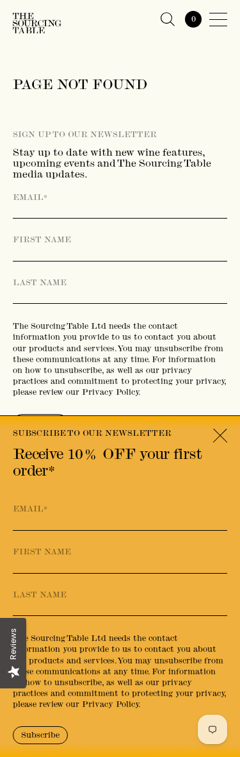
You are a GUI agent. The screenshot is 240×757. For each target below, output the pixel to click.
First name (42, 239)
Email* (30, 197)
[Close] (220, 436)
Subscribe (40, 735)
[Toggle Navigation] (218, 19)
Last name (40, 282)
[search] (167, 19)
